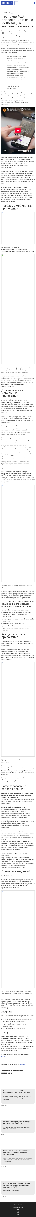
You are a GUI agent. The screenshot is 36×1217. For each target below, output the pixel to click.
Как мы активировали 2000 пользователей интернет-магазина (16, 1092)
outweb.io (4, 1056)
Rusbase (22, 1064)
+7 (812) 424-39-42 (18, 1205)
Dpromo (7, 3)
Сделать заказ (29, 3)
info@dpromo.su (18, 1207)
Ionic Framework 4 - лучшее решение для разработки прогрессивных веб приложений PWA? (16, 1185)
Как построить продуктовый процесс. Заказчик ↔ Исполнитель (17, 1122)
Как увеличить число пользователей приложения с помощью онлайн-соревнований (16, 1152)
